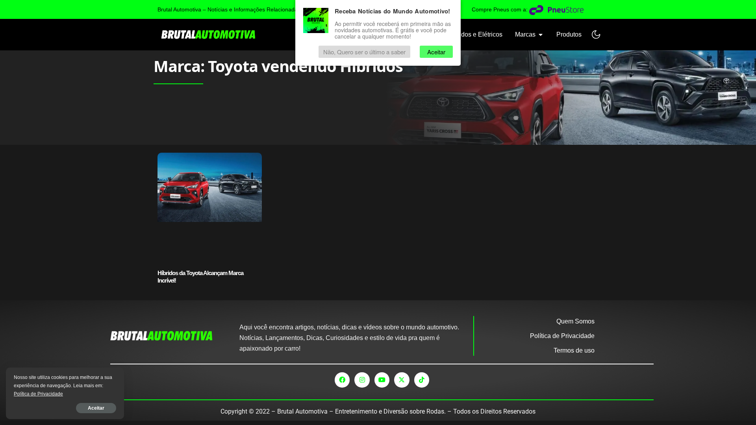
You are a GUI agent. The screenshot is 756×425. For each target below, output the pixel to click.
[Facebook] (342, 379)
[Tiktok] (421, 379)
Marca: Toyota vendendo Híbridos (278, 66)
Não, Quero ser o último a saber (364, 52)
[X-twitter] (401, 379)
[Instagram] (361, 379)
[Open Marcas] (540, 34)
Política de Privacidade (38, 394)
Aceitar (96, 408)
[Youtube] (381, 379)
